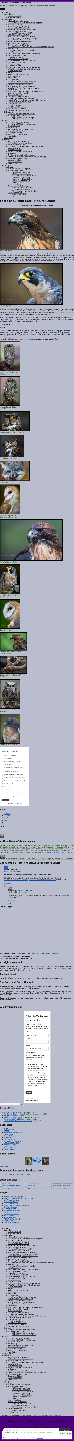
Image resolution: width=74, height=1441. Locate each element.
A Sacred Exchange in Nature (18, 21)
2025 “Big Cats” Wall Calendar (18, 122)
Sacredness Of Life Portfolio (17, 158)
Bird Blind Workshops (15, 170)
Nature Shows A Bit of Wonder (18, 93)
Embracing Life (13, 79)
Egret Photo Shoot (14, 184)
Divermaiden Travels (11, 1202)
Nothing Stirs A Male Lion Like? (18, 74)
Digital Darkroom (10, 1136)
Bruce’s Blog (8, 19)
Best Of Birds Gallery (15, 150)
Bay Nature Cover (14, 126)
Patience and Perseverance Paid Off (20, 33)
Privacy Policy (8, 138)
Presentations (12, 136)
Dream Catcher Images (13, 859)
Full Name (29, 1032)
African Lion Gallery (14, 148)
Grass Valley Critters (15, 160)
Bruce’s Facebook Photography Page (20, 129)
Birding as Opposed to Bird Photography (22, 86)
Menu (2, 9)
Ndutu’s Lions (12, 78)
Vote (5, 800)
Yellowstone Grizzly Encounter (18, 35)
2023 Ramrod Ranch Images (21, 172)
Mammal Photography (11, 1143)
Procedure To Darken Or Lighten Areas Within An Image (27, 100)
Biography (7, 14)
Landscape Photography (12, 1141)
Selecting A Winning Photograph (19, 84)
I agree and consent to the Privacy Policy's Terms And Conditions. (35, 1057)
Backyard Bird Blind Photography (19, 169)
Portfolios (7, 139)
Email (28, 1039)
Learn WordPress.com (11, 1214)
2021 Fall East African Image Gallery (20, 143)
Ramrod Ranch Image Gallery (22, 179)
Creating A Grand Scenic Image (18, 96)
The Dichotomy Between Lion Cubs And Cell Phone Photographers (31, 47)
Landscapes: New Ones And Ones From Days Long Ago (27, 157)
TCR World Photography (12, 1219)
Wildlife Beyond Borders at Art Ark (24, 119)
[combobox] (29, 1048)
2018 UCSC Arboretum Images (22, 187)
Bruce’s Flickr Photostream (17, 131)
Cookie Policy (40, 1438)
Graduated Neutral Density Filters (19, 102)
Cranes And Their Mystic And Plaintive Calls (23, 40)
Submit (28, 1092)
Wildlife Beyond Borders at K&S (23, 117)
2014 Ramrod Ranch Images (21, 177)
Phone (28, 1045)
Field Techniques (10, 1139)
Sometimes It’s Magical (16, 105)
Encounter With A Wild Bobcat (18, 28)
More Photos (4, 1166)
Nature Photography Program (18, 134)
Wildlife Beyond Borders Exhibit (19, 115)
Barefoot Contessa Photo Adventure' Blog (18, 1198)
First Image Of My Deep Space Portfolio (21, 50)
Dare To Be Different (15, 95)
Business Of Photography (13, 1132)
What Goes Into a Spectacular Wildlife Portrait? (24, 67)
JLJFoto (6, 1212)
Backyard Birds (13, 153)
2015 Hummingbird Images (21, 189)
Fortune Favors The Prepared (18, 59)
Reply (6, 886)
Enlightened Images (10, 1207)
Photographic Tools (11, 1148)
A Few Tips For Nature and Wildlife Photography (24, 69)
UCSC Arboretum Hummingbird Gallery (25, 191)
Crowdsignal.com (17, 803)
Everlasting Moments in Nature (18, 110)
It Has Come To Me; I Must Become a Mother (23, 88)
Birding (57, 859)
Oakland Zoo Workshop (16, 193)
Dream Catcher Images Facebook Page (21, 1170)
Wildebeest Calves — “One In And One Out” (23, 38)
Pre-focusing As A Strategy (17, 55)
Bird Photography (48, 859)
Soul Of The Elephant (15, 71)
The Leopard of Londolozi (17, 62)
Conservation (8, 1134)
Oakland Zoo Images (15, 162)
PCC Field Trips (13, 196)
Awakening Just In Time (16, 48)
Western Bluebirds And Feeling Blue (20, 41)
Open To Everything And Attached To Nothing (24, 53)
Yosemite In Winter (14, 103)
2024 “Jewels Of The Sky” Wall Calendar (21, 124)
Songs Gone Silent (14, 64)
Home (6, 12)
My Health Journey (14, 17)
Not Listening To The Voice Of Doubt (20, 43)
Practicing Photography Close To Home (21, 60)
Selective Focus (13, 90)
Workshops (8, 167)
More (6, 120)
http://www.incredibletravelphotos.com (57, 332)
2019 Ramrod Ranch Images (21, 174)
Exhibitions (8, 112)
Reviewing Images (14, 76)
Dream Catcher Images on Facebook (16, 1205)
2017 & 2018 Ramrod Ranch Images (24, 175)
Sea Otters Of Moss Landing (17, 107)
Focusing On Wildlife (15, 132)
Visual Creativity (9, 1149)
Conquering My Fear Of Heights (18, 45)
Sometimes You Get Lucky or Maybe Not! (22, 81)
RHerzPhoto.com (10, 1217)
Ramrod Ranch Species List (21, 181)
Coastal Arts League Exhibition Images (21, 155)
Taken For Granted (14, 66)
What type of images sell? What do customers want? (26, 91)
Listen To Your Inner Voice (17, 31)
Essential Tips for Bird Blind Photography (22, 98)
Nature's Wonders (67, 859)
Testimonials (8, 1221)
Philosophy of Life (10, 1146)
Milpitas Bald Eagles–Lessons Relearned (22, 36)
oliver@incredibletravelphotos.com (16, 880)
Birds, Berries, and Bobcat (17, 108)
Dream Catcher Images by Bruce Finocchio (15, 2)
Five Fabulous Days (14, 52)
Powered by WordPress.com (51, 1415)
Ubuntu (10, 72)
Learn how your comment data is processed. (43, 953)
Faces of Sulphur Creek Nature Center (20, 83)
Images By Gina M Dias (12, 1210)
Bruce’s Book (12, 127)
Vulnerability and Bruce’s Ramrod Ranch (22, 29)
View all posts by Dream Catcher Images (58, 852)
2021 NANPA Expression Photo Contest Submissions (26, 146)
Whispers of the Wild (15, 24)
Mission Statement (14, 16)
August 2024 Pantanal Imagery (18, 141)
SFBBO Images (13, 163)
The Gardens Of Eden (11, 1222)
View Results (10, 803)
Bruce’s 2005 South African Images (20, 151)
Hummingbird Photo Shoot (17, 186)
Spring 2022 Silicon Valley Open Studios (21, 114)
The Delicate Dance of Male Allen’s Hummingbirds (25, 23)
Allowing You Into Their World (18, 26)
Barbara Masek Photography (14, 1197)
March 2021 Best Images (16, 145)
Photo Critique (9, 1215)
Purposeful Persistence (15, 57)
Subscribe (65, 1430)
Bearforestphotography (12, 1200)
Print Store (7, 165)
